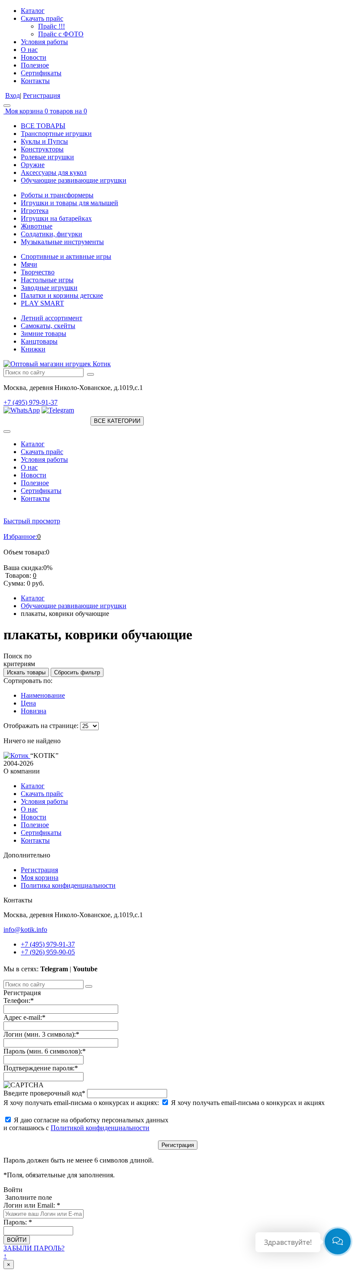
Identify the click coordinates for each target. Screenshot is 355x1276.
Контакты (35, 80)
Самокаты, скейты (48, 325)
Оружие (33, 164)
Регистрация (41, 95)
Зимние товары (43, 333)
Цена (28, 703)
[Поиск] (90, 374)
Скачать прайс (42, 18)
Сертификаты (41, 73)
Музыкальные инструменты (62, 241)
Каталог (33, 10)
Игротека (34, 210)
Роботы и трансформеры (57, 195)
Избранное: (20, 536)
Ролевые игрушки (47, 157)
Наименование (43, 695)
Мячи (29, 264)
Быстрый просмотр (31, 521)
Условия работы (44, 41)
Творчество (38, 272)
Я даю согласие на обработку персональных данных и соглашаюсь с (85, 1123)
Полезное (35, 65)
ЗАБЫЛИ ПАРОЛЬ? (34, 1248)
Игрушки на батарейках (56, 218)
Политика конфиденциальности (68, 885)
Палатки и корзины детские (62, 295)
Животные (36, 226)
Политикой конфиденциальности (100, 1127)
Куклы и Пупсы (44, 141)
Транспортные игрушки (56, 133)
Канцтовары (39, 341)
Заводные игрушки (49, 287)
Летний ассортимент (51, 318)
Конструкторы (42, 149)
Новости (33, 57)
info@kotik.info (25, 929)
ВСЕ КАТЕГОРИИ (117, 421)
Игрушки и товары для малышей (69, 202)
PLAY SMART (42, 303)
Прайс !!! (51, 26)
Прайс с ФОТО (61, 34)
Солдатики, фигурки (51, 234)
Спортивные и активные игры (66, 256)
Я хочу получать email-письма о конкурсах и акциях (247, 1102)
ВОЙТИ (16, 1240)
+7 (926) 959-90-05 (48, 952)
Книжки (33, 349)
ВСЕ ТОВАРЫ (43, 125)
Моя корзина (39, 877)
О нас (29, 49)
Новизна (33, 711)
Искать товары (26, 672)
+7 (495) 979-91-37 (30, 402)
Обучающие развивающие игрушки (73, 180)
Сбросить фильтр (77, 672)
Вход (12, 95)
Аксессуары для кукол (54, 172)
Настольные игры (47, 280)
